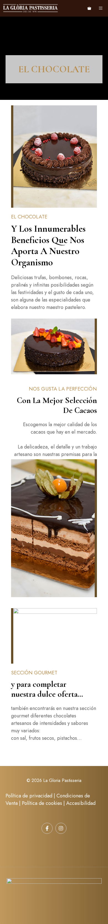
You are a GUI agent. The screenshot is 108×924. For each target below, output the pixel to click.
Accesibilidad (81, 803)
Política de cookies (42, 803)
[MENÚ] (101, 8)
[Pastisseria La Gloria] (30, 8)
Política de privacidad (29, 795)
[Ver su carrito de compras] (89, 8)
